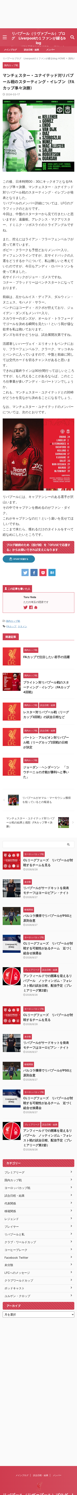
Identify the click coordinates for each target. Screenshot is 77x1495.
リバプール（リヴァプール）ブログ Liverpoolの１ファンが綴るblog (38, 38)
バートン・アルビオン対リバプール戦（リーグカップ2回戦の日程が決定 (46, 742)
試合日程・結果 (31, 49)
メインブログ (10, 49)
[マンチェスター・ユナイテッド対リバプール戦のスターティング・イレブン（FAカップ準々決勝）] (52, 572)
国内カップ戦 (13, 621)
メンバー (50, 49)
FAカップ (11, 626)
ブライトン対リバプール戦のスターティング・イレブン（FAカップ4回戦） (46, 687)
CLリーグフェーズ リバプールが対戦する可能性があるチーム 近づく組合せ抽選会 (48, 948)
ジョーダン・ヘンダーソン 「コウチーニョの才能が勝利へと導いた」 (46, 772)
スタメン (22, 626)
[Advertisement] (38, 14)
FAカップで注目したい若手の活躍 (46, 657)
